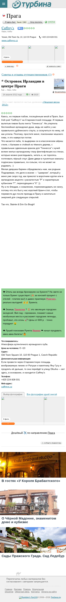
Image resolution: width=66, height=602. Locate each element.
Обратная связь (22, 592)
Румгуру (51, 299)
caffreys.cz (6, 386)
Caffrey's (8, 27)
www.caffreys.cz (10, 40)
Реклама (18, 589)
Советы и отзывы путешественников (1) (27, 74)
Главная (8, 589)
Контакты (35, 592)
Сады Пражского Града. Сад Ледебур (33, 556)
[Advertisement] (33, 250)
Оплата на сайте (49, 592)
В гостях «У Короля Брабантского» (31, 481)
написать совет (55, 66)
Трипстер (19, 309)
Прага (13, 15)
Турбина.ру (56, 597)
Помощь (27, 589)
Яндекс (37, 330)
